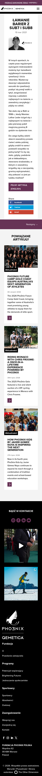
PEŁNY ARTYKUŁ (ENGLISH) (19, 186)
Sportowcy (7, 695)
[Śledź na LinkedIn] (23, 520)
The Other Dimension (28, 772)
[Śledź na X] (16, 737)
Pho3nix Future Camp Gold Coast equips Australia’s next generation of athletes (20, 281)
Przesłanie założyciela (12, 655)
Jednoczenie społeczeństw (15, 680)
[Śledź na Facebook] (18, 520)
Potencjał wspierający (12, 670)
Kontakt (5, 729)
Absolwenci (7, 700)
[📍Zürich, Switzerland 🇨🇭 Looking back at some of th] (21, 546)
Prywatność (21, 768)
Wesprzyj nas (8, 720)
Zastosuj (6, 705)
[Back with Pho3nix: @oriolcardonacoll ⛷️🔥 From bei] (21, 583)
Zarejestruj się (9, 724)
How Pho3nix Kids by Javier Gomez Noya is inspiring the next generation (19, 445)
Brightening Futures (11, 675)
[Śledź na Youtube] (29, 520)
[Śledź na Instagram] (13, 520)
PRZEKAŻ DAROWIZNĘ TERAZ (16, 3)
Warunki (11, 768)
